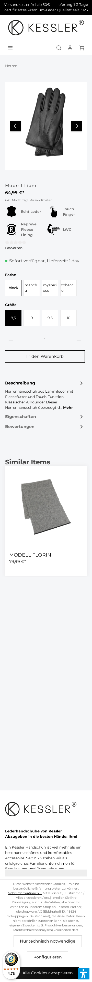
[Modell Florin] (46, 507)
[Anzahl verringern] (11, 340)
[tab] (44, 395)
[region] (46, 126)
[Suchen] (59, 48)
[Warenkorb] (81, 48)
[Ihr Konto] (70, 48)
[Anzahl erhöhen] (79, 340)
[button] (83, 973)
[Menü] (10, 48)
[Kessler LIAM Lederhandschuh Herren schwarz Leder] (46, 122)
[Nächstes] (76, 126)
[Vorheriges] (15, 126)
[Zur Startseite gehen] (46, 27)
